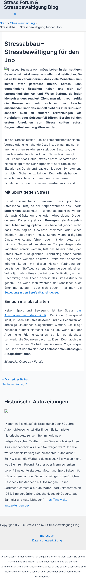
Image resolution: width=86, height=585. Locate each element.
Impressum (47, 535)
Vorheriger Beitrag (15, 379)
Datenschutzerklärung (47, 540)
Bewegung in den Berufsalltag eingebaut (31, 292)
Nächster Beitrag (15, 384)
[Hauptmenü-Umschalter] (13, 14)
